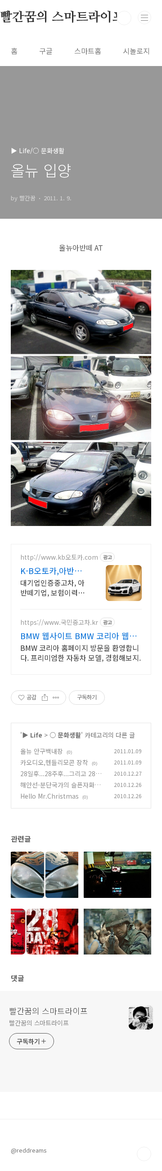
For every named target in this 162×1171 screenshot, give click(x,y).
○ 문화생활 (65, 734)
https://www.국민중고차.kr (59, 622)
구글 (46, 50)
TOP (144, 1154)
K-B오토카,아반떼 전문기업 (51, 570)
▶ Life (32, 734)
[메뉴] (144, 17)
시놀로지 (136, 50)
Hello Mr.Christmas (49, 795)
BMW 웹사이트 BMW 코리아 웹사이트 (78, 635)
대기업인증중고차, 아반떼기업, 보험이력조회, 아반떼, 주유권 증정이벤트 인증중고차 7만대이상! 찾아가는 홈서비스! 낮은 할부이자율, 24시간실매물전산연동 (53, 587)
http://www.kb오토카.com (59, 557)
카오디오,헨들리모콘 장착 (54, 762)
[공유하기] (44, 697)
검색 (124, 18)
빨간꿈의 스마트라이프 (48, 1010)
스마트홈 (87, 50)
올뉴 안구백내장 (41, 751)
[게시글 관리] (56, 697)
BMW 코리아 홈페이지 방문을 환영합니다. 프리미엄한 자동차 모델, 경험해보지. (80, 652)
